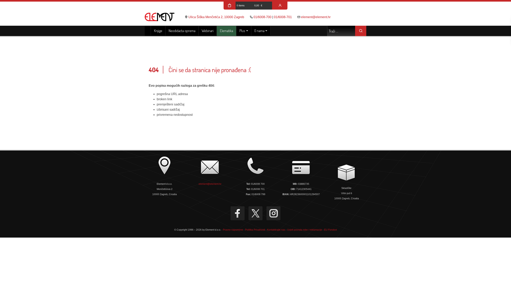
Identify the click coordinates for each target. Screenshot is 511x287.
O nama (259, 31)
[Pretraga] (360, 31)
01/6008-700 (262, 17)
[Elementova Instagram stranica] (273, 213)
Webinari (208, 31)
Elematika (226, 31)
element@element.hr (316, 17)
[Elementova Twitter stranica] (255, 213)
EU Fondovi (330, 229)
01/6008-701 (283, 17)
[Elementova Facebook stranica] (238, 213)
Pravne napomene (233, 229)
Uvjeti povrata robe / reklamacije (304, 229)
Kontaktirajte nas (276, 229)
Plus (242, 31)
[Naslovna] (148, 31)
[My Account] (280, 6)
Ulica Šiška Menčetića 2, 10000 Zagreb (216, 17)
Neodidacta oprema (181, 31)
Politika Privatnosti (255, 229)
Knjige (158, 31)
